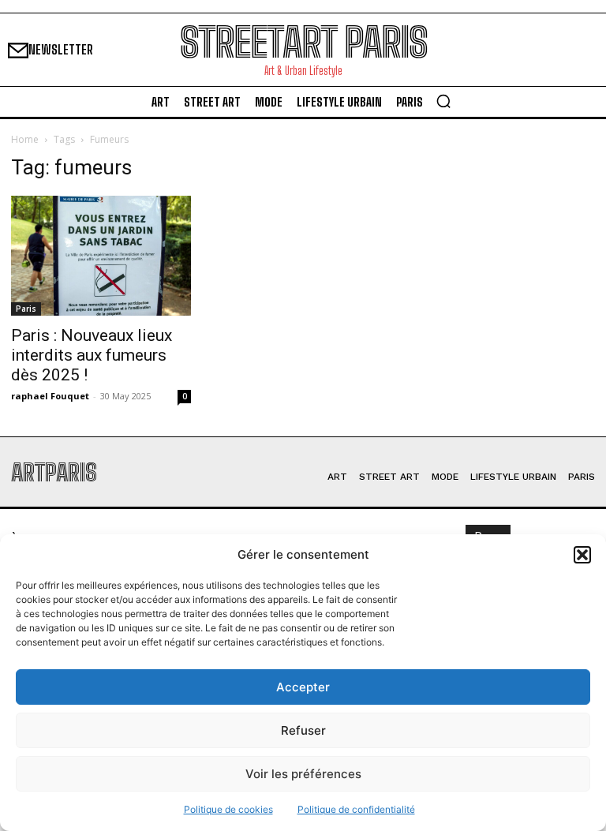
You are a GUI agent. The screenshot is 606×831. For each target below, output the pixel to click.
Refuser (303, 730)
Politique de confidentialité (356, 809)
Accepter (303, 686)
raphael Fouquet (50, 396)
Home (25, 139)
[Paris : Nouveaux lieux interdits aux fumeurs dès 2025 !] (101, 256)
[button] (582, 555)
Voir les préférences (303, 773)
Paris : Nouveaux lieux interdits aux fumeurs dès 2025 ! (91, 355)
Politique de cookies (228, 809)
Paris (26, 308)
